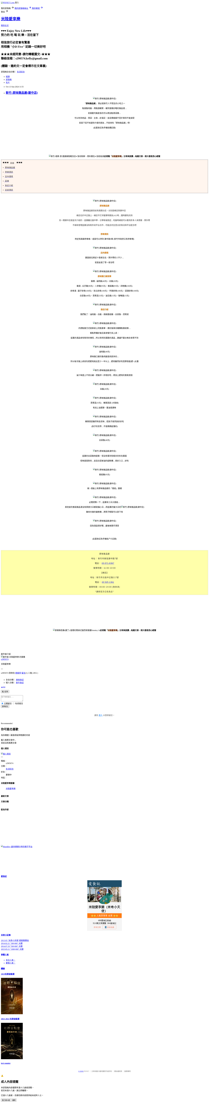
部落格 (9, 80)
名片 (8, 82)
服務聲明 (127, 1071)
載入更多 (5, 692)
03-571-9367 (108, 563)
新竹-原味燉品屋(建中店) (22, 92)
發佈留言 (5, 706)
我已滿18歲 (6, 1100)
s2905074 (4, 659)
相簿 (8, 77)
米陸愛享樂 (10, 19)
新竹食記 (20, 683)
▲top (3, 687)
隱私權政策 (118, 1071)
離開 (13, 1100)
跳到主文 (5, 25)
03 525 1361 (108, 582)
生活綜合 (21, 72)
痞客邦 (18, 673)
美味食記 (20, 680)
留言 (23, 673)
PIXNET (86, 1071)
